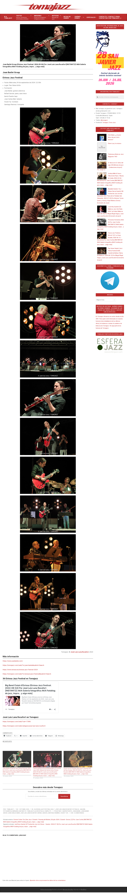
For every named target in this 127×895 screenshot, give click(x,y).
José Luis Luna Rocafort (80, 652)
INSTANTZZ (22, 811)
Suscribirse (64, 796)
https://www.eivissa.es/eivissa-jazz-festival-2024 (20, 670)
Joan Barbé (76, 811)
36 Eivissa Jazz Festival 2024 (43, 809)
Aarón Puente (67, 811)
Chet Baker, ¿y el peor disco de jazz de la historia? (114, 137)
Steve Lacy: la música (114, 143)
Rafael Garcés (42, 813)
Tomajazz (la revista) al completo (39, 811)
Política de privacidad (46, 889)
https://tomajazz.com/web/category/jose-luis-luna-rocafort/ (24, 726)
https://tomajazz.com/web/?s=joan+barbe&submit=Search (23, 665)
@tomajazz (104, 120)
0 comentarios (79, 813)
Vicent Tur (64, 813)
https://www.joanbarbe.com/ (13, 661)
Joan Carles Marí (14, 813)
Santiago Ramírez (54, 813)
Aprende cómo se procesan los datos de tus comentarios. (48, 880)
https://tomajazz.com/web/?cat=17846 (17, 721)
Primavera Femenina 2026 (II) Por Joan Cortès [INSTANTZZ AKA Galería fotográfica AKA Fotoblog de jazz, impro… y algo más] (110, 224)
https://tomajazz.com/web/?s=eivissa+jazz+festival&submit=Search (27, 674)
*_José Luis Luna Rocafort (63, 809)
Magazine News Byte (68, 889)
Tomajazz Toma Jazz (109, 122)
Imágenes (15, 811)
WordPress (83, 889)
